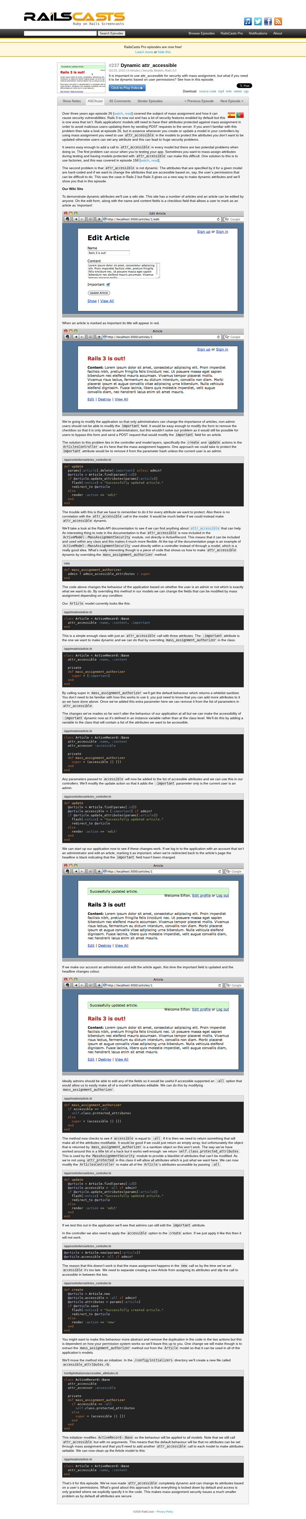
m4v (229, 91)
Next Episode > (231, 101)
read (128, 113)
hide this (164, 52)
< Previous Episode (199, 101)
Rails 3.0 (170, 70)
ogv (246, 91)
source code (207, 91)
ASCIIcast (95, 101)
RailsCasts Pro (232, 33)
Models (159, 70)
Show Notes (72, 101)
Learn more (144, 52)
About (277, 33)
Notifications (258, 33)
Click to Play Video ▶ (127, 87)
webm (238, 91)
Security (147, 70)
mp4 (221, 91)
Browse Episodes (202, 33)
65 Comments (120, 101)
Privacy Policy (165, 1511)
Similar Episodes (150, 101)
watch (118, 113)
